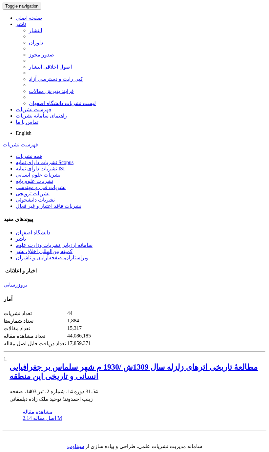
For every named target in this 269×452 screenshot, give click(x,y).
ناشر (21, 24)
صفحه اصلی (29, 18)
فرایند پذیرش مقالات (51, 91)
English (23, 133)
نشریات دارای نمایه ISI (40, 168)
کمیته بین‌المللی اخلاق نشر (44, 251)
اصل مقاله (42, 418)
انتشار (35, 30)
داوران (36, 42)
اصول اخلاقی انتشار (50, 67)
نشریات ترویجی (33, 193)
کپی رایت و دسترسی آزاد (56, 79)
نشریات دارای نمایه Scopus (44, 162)
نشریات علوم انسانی (38, 175)
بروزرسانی (15, 285)
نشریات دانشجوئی (35, 200)
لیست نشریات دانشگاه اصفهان (62, 103)
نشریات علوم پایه (34, 181)
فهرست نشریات (33, 109)
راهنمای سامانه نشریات (41, 115)
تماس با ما (27, 122)
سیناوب (75, 446)
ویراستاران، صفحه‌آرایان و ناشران (52, 257)
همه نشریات (29, 156)
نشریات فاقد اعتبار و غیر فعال (48, 206)
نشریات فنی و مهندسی (41, 187)
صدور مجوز (41, 54)
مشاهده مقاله (38, 412)
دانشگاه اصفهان (33, 232)
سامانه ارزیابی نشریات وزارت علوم (54, 245)
